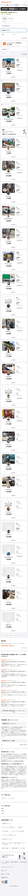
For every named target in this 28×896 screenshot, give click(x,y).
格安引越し (20, 827)
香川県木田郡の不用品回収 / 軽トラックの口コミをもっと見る (14, 711)
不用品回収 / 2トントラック (7, 823)
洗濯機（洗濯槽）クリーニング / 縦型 (18, 848)
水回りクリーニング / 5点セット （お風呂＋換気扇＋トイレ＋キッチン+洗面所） (13, 843)
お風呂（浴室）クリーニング (7, 839)
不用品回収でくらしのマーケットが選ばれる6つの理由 (12, 761)
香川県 (2, 808)
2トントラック (11, 798)
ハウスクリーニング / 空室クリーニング (9, 835)
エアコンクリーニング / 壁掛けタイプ (8, 827)
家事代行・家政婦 (5, 848)
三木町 (2, 813)
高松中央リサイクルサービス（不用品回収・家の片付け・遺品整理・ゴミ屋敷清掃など (14, 682)
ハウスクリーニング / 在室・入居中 (18, 831)
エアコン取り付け (5, 831)
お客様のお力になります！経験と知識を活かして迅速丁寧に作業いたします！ (14, 661)
